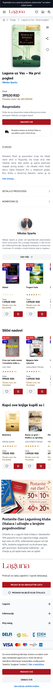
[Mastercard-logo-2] (18, 644)
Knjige (13, 20)
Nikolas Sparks (9, 82)
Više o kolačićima (36, 664)
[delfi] (7, 635)
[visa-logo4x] (7, 644)
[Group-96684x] (39, 635)
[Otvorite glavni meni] (4, 12)
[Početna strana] (17, 12)
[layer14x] (41, 644)
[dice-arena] (22, 635)
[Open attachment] (47, 28)
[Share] (47, 38)
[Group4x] (25, 644)
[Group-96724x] (33, 644)
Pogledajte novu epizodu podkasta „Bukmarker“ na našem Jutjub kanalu (26, 3)
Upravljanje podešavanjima (26, 686)
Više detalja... (8, 178)
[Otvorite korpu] (43, 12)
